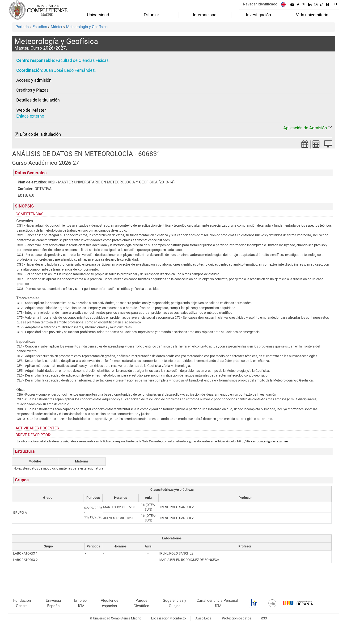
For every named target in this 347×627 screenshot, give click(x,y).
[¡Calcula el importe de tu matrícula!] (316, 145)
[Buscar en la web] (336, 4)
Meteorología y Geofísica (87, 27)
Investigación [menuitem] (258, 15)
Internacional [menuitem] (205, 15)
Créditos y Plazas (32, 90)
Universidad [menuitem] (98, 15)
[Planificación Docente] (305, 145)
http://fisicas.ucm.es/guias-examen (262, 441)
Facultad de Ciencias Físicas (82, 60)
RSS (264, 618)
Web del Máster (31, 110)
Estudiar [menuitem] (151, 15)
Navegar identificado (260, 4)
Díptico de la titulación (40, 134)
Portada (22, 27)
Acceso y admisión (33, 80)
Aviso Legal (203, 618)
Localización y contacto (168, 618)
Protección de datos (236, 618)
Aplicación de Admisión (305, 128)
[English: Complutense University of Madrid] (283, 4)
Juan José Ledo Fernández (69, 70)
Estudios (40, 27)
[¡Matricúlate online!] (328, 145)
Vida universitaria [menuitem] (312, 15)
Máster (56, 27)
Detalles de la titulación (38, 100)
